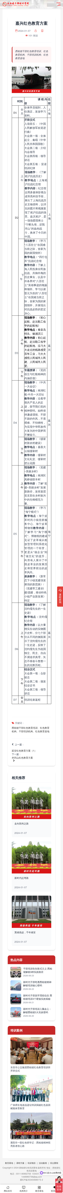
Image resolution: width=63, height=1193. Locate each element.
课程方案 (20, 1162)
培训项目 (32, 1162)
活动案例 (43, 1162)
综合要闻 (54, 1162)
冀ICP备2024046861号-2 (31, 1179)
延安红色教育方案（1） (24, 750)
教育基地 (9, 1162)
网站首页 (8, 1190)
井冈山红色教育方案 (22, 757)
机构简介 (24, 1190)
